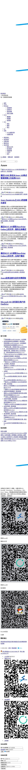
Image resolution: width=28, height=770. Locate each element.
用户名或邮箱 (4, 747)
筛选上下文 (12, 440)
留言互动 (6, 143)
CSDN (8, 152)
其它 (8, 127)
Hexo (20, 438)
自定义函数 (10, 113)
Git (4, 129)
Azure (5, 104)
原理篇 (9, 118)
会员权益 (6, 139)
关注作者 (6, 145)
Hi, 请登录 (3, 157)
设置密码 (3, 766)
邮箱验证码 (4, 762)
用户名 (2, 758)
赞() (2, 192)
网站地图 (14, 648)
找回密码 (16, 157)
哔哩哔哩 (9, 150)
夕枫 (9, 192)
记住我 (7, 751)
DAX (5, 115)
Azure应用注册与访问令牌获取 (13, 278)
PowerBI (6, 106)
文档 (5, 130)
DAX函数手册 (11, 132)
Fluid (6, 440)
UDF (5, 433)
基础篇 (9, 116)
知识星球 (9, 148)
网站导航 (7, 137)
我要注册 (10, 157)
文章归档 (6, 141)
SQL (5, 122)
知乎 (8, 154)
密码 (7, 749)
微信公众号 (10, 147)
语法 (8, 123)
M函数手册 (10, 134)
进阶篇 (9, 120)
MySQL (15, 438)
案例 (8, 125)
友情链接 (23, 641)
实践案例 (9, 107)
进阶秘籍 (9, 111)
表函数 (16, 437)
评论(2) (21, 243)
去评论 (21, 192)
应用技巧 (9, 109)
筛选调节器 (8, 438)
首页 (5, 103)
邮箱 (2, 760)
